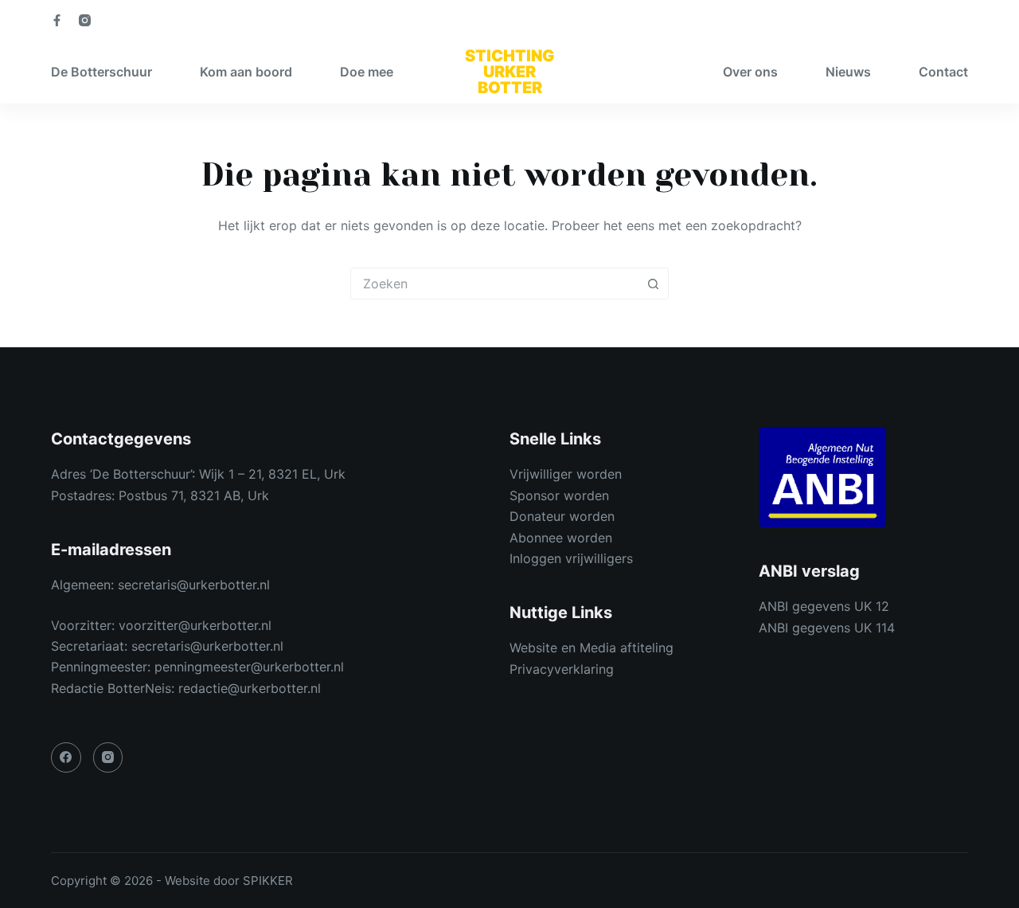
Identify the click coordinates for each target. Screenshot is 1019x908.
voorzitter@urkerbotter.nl (195, 625)
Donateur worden (562, 516)
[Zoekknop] (653, 283)
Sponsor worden (559, 495)
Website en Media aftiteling (591, 648)
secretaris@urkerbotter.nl (194, 585)
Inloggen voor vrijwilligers (905, 20)
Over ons (750, 72)
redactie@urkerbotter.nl (249, 688)
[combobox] (494, 283)
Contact (943, 72)
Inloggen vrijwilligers (571, 558)
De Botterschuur (101, 72)
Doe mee (366, 72)
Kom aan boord (246, 72)
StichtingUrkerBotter (509, 71)
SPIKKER (268, 880)
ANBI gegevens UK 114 (827, 628)
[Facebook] (57, 20)
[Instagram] (85, 20)
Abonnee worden (561, 538)
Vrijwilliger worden (566, 474)
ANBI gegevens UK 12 (824, 606)
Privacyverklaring (562, 669)
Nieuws (848, 72)
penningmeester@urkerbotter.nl (249, 667)
